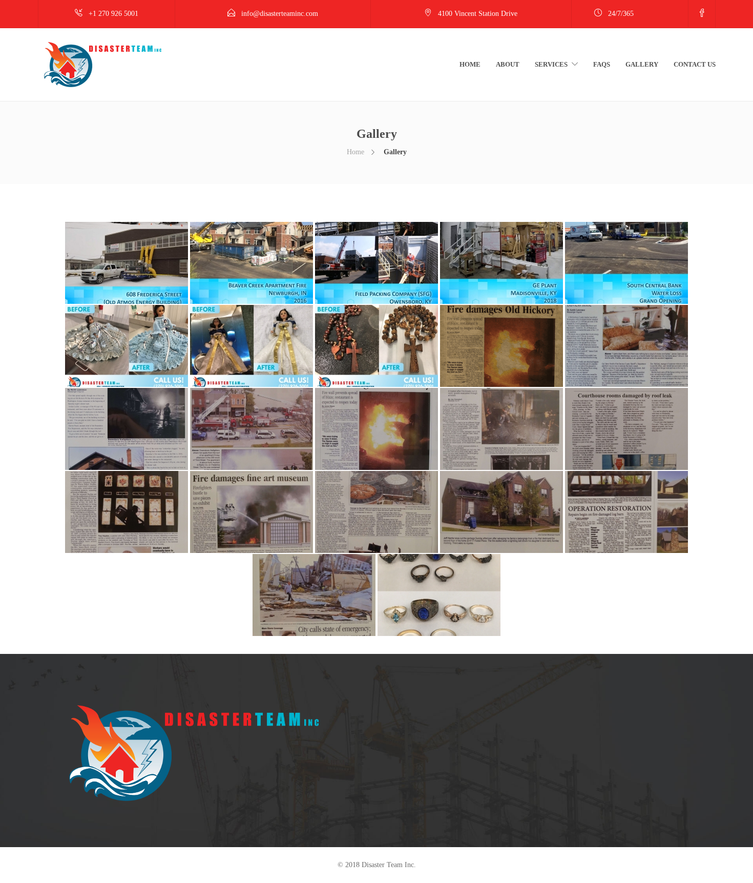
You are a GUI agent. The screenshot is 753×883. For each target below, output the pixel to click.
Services (551, 64)
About (507, 64)
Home (469, 64)
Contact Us (695, 64)
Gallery (641, 64)
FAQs (601, 64)
